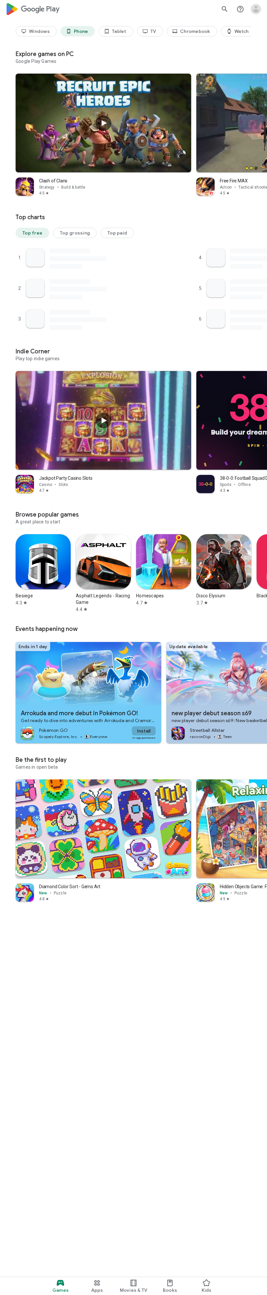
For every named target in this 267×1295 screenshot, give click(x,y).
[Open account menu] (256, 9)
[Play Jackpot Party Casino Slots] (103, 420)
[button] (32, 233)
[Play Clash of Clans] (103, 123)
